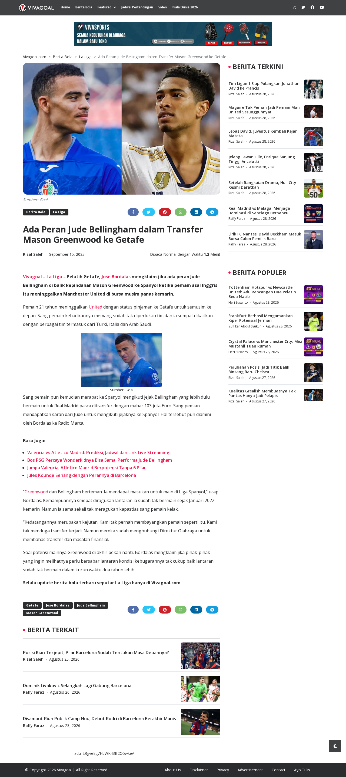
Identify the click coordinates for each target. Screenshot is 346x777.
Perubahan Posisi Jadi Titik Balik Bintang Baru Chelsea (258, 369)
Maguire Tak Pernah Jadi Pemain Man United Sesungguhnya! (264, 109)
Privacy (223, 769)
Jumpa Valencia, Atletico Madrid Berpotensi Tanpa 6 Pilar (86, 468)
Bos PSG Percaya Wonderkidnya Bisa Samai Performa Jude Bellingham (99, 460)
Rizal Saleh (34, 254)
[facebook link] (312, 7)
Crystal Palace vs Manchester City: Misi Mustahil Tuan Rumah (265, 344)
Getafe (32, 605)
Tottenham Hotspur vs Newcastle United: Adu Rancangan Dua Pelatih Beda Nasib (262, 292)
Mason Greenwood (42, 613)
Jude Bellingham (91, 605)
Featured (104, 7)
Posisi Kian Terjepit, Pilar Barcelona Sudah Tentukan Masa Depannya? (96, 652)
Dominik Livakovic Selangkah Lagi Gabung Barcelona (77, 685)
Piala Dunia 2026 (185, 7)
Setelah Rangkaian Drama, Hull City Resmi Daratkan (262, 185)
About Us (173, 769)
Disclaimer (198, 769)
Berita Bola (83, 7)
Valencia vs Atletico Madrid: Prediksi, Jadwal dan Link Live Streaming (98, 452)
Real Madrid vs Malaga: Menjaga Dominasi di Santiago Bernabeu (259, 210)
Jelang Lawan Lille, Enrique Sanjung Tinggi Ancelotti (261, 159)
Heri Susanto (238, 302)
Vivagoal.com (34, 56)
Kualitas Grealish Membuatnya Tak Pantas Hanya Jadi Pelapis (262, 393)
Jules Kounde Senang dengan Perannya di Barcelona (81, 475)
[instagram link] (294, 7)
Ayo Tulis (302, 769)
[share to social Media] (133, 212)
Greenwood (36, 492)
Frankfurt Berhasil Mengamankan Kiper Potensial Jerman (260, 318)
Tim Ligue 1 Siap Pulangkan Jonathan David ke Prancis (264, 86)
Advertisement (250, 769)
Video (162, 7)
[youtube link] (322, 7)
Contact (278, 769)
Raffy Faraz (33, 692)
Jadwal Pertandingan (137, 7)
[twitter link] (303, 7)
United (95, 307)
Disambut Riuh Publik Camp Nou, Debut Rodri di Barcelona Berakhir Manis (99, 719)
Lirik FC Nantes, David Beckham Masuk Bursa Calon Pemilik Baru (264, 236)
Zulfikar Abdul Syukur (244, 326)
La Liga (85, 56)
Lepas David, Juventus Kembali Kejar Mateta (262, 133)
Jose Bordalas (116, 277)
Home (65, 7)
